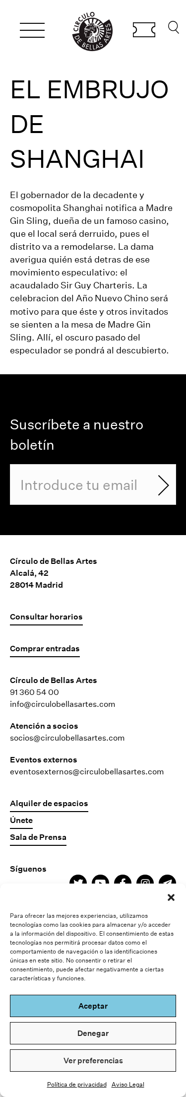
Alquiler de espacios (49, 803)
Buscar (173, 30)
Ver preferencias (93, 1060)
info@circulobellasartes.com (63, 703)
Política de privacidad (77, 1084)
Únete (21, 820)
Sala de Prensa (38, 836)
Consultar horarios (46, 616)
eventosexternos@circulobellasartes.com (87, 771)
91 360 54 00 (34, 691)
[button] (171, 896)
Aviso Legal (128, 1084)
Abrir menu (32, 32)
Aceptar (93, 1006)
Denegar (93, 1033)
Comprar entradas (144, 31)
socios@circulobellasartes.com (67, 737)
